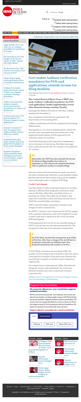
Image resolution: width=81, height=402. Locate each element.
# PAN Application (47, 277)
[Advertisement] (14, 235)
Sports (20, 33)
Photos (55, 33)
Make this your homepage (69, 3)
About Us (9, 387)
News (9, 33)
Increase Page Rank (40, 394)
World (35, 33)
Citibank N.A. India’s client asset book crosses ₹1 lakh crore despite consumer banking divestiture (14, 92)
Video (60, 33)
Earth (39, 33)
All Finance (10, 37)
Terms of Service (50, 387)
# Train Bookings (38, 279)
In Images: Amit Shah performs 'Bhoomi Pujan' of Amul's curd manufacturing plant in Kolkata (40, 346)
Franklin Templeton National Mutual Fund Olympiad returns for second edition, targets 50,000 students (13, 155)
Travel (50, 33)
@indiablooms (56, 93)
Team (16, 387)
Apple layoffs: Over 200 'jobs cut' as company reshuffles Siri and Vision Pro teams (14, 48)
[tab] (34, 316)
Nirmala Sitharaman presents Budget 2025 (45, 360)
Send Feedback (70, 387)
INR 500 (37, 324)
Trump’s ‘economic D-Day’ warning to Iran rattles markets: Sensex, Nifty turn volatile (14, 131)
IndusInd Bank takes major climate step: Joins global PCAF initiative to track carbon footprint (14, 142)
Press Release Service (33, 389)
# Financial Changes (62, 277)
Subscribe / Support (48, 389)
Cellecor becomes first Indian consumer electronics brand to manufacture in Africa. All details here (14, 106)
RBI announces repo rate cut (70, 342)
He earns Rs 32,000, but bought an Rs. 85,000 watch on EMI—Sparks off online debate (14, 59)
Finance (14, 33)
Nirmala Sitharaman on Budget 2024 (70, 362)
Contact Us (60, 387)
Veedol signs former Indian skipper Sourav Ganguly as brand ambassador (40, 372)
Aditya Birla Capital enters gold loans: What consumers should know (14, 80)
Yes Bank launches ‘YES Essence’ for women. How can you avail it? (14, 70)
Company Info (65, 392)
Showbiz (26, 33)
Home (5, 33)
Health (45, 33)
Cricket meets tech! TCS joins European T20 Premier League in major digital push (14, 119)
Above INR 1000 (65, 324)
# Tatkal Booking (51, 279)
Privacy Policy (37, 387)
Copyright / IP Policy (52, 392)
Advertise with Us (25, 387)
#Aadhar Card (34, 277)
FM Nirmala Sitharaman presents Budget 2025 (71, 352)
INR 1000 (49, 324)
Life (31, 33)
